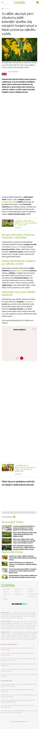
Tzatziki (30, 623)
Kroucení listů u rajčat (10, 639)
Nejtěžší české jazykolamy (16, 616)
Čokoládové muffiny (26, 621)
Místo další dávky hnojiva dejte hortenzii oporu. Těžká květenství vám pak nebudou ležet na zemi (24, 547)
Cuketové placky (30, 628)
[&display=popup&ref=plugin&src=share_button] (3, 74)
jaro (12, 512)
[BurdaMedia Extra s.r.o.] (19, 604)
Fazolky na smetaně (20, 627)
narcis (33, 512)
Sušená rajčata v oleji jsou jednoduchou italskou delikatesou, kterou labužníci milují (17, 690)
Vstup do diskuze (7, 517)
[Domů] (8, 585)
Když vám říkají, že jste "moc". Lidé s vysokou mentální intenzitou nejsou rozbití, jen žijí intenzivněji (19, 695)
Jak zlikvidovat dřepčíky (29, 639)
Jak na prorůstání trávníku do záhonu (21, 634)
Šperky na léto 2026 (17, 618)
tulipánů (29, 302)
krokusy (19, 271)
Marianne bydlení (18, 594)
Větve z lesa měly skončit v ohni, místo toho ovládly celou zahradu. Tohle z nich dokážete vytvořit (24, 541)
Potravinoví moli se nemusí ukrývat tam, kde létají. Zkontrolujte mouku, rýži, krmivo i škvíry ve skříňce (18, 659)
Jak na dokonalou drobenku (24, 614)
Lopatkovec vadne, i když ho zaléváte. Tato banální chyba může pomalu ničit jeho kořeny (23, 558)
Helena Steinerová (13, 71)
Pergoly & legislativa (32, 632)
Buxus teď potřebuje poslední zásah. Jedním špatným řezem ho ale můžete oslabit (25, 534)
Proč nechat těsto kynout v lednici (19, 612)
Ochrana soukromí (33, 594)
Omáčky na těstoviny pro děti (8, 614)
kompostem (15, 247)
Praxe (7, 8)
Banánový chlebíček (9, 625)
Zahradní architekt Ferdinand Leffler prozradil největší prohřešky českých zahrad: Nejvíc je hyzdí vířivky (18, 685)
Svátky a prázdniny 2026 (24, 637)
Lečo (22, 623)
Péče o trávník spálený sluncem (18, 632)
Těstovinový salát (30, 627)
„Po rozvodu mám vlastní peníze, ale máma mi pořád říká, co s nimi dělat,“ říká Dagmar (18, 706)
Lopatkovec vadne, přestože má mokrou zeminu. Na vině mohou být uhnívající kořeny (18, 649)
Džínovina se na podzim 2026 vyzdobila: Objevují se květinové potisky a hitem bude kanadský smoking (18, 701)
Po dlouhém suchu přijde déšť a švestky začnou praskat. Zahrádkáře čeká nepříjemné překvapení (19, 670)
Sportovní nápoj (21, 628)
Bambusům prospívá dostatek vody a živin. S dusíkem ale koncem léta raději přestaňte (18, 665)
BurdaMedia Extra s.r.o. (21, 721)
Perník (25, 623)
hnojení (17, 512)
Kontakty (5, 591)
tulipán (27, 512)
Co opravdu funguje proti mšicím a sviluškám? (16, 635)
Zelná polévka (27, 625)
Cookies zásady (32, 596)
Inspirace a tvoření (6, 634)
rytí (22, 512)
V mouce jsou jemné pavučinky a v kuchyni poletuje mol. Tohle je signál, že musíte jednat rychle (24, 528)
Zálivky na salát (19, 625)
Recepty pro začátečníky (14, 623)
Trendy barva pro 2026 (11, 637)
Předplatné (6, 589)
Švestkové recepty (16, 621)
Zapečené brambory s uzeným (8, 628)
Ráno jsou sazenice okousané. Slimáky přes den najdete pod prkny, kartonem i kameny (17, 654)
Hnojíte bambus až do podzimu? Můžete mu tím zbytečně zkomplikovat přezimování (23, 576)
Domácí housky (10, 627)
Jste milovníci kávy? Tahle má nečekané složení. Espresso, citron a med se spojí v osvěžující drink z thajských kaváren (19, 711)
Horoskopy (9, 618)
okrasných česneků (9, 202)
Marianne (16, 591)
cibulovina (5, 512)
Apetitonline (17, 589)
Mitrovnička (19, 639)
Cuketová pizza (32, 612)
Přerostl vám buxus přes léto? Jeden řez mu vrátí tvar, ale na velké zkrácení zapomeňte (19, 675)
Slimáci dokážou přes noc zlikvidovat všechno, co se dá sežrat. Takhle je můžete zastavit (23, 564)
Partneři (5, 599)
